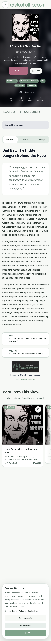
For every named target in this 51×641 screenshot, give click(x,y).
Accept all (25, 632)
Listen (16, 70)
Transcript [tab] (40, 139)
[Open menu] (5, 4)
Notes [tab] (25, 139)
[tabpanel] (25, 235)
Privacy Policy (18, 611)
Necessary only (25, 618)
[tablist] (25, 139)
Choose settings (25, 625)
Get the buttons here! (25, 379)
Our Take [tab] (10, 139)
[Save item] (38, 409)
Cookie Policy (34, 611)
